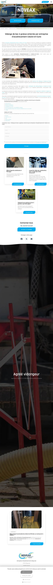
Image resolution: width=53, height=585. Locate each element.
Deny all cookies (27, 575)
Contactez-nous (35, 20)
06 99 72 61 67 (17, 20)
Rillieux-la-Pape (8, 119)
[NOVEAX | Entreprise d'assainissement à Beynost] (4, 2)
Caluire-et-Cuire (12, 28)
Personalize (27, 579)
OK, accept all (27, 572)
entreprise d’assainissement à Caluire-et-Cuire (16, 42)
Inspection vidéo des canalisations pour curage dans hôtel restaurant (37, 172)
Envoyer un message (26, 229)
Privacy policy (27, 582)
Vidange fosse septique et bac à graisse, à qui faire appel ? (26, 203)
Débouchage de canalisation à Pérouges (14, 171)
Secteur (6, 28)
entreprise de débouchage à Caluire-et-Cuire (40, 86)
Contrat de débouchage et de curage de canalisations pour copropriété (18, 108)
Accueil (2, 28)
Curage (6, 109)
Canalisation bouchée (9, 106)
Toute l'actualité (37, 543)
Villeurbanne (7, 120)
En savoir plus (18, 184)
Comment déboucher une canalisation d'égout (14, 107)
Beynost (6, 115)
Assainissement (8, 103)
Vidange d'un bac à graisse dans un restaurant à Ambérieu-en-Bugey (25, 534)
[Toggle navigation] (51, 1)
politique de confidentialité (41, 142)
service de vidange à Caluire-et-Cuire (42, 81)
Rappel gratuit (45, 1)
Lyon (6, 118)
